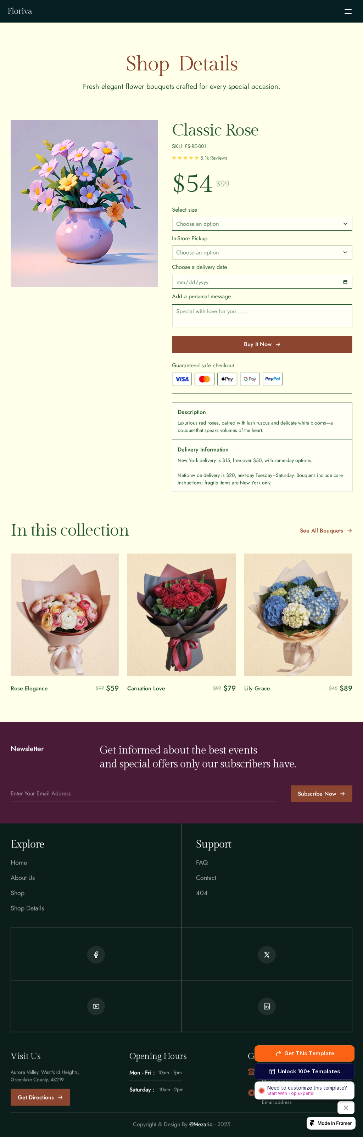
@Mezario (201, 1124)
